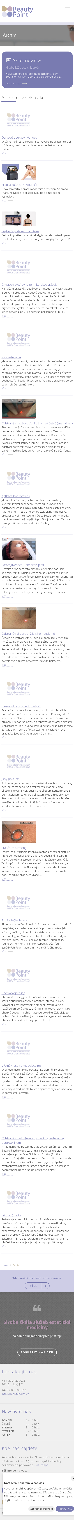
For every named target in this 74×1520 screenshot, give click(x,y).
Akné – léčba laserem (16, 920)
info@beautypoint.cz (15, 1394)
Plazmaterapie (11, 357)
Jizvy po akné (10, 779)
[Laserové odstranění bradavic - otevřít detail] (19, 688)
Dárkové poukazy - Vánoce (19, 137)
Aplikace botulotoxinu (16, 496)
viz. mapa (42, 1465)
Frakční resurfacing (14, 848)
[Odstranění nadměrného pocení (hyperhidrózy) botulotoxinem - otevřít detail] (19, 1120)
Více (4, 153)
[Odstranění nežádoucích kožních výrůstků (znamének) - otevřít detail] (19, 409)
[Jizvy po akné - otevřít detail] (19, 761)
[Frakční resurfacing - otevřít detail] (19, 832)
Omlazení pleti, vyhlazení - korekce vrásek (29, 284)
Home (6, 1265)
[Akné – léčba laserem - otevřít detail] (19, 902)
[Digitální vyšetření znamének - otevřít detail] (19, 219)
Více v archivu (13, 83)
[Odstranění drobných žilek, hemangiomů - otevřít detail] (19, 618)
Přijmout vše (65, 1508)
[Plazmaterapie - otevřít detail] (19, 339)
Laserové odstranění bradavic (21, 706)
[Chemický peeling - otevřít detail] (19, 975)
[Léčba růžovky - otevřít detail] (19, 1197)
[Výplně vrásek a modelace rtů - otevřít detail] (19, 1048)
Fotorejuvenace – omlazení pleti (23, 565)
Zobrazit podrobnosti (41, 1508)
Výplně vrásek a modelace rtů (21, 1065)
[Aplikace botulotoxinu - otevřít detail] (19, 478)
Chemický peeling (13, 993)
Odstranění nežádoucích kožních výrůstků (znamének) (37, 423)
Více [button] (33, 1285)
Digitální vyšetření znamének (20, 231)
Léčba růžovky (11, 1215)
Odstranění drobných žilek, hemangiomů (28, 633)
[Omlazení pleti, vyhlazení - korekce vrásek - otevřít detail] (19, 267)
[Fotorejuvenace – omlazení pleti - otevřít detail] (19, 549)
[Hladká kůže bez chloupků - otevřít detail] (19, 172)
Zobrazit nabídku (37, 1352)
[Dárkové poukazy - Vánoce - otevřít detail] (19, 120)
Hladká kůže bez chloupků (22, 67)
